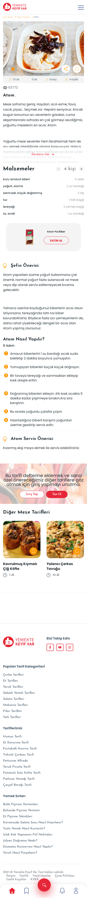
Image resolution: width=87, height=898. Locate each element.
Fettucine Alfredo (15, 760)
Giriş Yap (32, 494)
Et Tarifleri (10, 680)
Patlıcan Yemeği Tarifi (19, 779)
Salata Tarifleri (13, 699)
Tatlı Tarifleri (12, 717)
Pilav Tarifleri (12, 711)
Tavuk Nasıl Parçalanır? (20, 852)
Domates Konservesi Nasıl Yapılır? (28, 846)
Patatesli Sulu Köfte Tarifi (21, 772)
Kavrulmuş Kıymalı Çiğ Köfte (20, 566)
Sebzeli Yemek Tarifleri (19, 693)
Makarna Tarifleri (15, 705)
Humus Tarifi (12, 736)
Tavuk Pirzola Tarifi (17, 766)
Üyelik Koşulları (16, 879)
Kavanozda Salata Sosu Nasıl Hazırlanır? (33, 822)
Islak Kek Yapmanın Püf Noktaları (27, 834)
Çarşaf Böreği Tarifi (17, 785)
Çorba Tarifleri (13, 674)
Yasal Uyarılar (42, 875)
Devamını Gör (41, 154)
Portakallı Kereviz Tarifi (20, 748)
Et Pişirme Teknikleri (17, 816)
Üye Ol (56, 494)
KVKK (35, 879)
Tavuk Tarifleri (13, 687)
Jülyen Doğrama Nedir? (20, 840)
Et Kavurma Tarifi (16, 742)
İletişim (11, 875)
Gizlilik (24, 875)
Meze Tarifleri (23, 17)
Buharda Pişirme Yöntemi (21, 810)
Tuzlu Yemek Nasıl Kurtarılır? (24, 828)
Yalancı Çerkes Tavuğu (60, 566)
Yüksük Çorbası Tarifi (18, 754)
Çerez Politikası (64, 875)
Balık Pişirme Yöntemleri (20, 804)
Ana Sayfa (8, 17)
